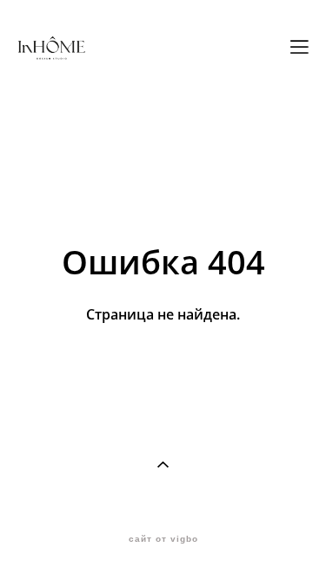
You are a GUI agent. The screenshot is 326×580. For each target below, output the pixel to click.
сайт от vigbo (163, 539)
